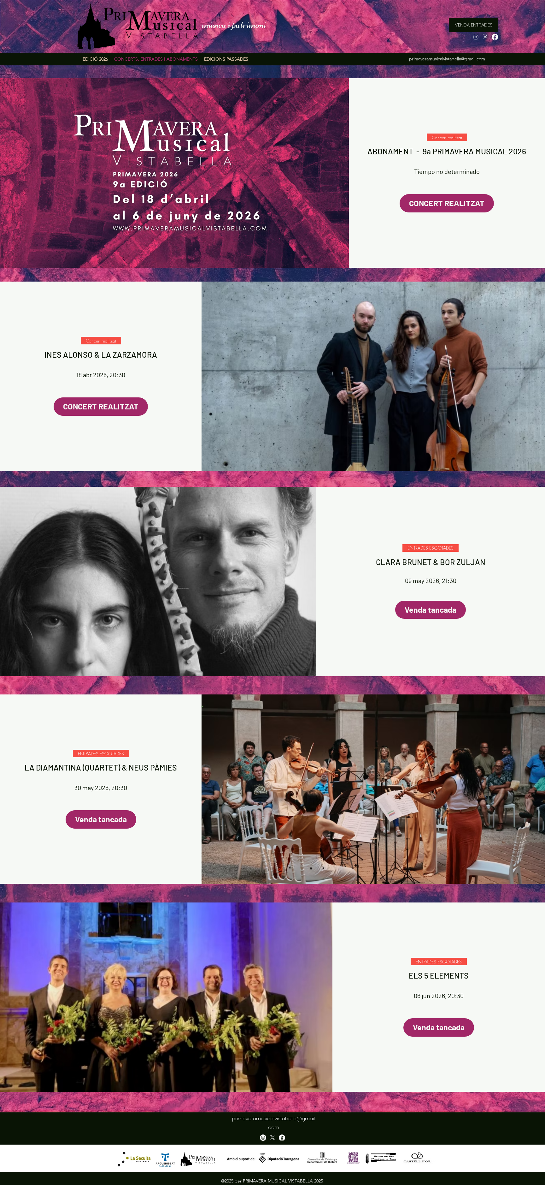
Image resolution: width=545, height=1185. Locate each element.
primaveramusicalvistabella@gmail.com (447, 59)
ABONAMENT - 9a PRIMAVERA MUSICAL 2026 (446, 151)
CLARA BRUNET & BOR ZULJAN (430, 562)
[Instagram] (476, 37)
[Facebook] (495, 37)
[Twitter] (485, 37)
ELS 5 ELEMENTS (439, 975)
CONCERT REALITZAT (446, 203)
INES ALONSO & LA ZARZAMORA (100, 354)
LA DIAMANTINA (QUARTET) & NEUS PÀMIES (101, 767)
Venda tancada (430, 609)
